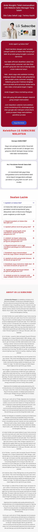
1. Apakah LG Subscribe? (13, 203)
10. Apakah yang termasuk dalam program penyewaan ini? (16, 270)
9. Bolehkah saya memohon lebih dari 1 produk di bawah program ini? (18, 265)
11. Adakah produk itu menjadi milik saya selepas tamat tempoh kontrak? (18, 276)
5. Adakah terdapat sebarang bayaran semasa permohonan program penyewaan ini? (15, 239)
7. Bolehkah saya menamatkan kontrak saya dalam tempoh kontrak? (18, 253)
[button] (19, 203)
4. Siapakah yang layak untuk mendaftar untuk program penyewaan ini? (15, 232)
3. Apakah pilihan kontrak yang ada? (17, 227)
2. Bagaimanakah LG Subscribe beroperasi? (15, 222)
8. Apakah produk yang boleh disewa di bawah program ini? (17, 259)
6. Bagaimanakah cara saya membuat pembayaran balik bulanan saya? (17, 246)
